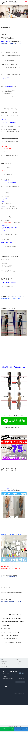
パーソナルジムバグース (16, 296)
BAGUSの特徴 (4, 661)
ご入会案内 (4, 663)
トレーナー (18, 663)
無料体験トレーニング (6, 298)
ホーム (3, 659)
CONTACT (21, 682)
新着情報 (3, 664)
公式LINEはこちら (7, 728)
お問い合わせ (11, 490)
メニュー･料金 (18, 661)
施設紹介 (17, 659)
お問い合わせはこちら (21, 728)
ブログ (17, 664)
